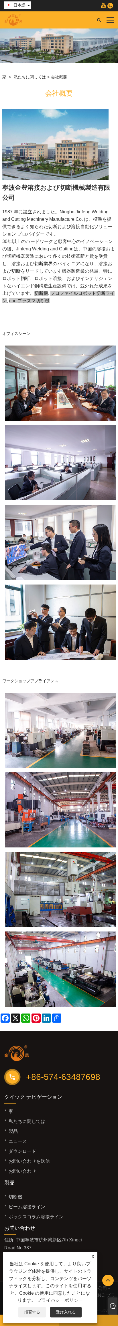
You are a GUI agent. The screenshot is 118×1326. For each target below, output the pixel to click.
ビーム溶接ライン (27, 1206)
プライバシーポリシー (60, 1300)
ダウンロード (22, 1151)
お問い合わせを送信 (29, 1161)
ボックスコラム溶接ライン (36, 1216)
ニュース (18, 1141)
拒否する (32, 1312)
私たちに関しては (30, 77)
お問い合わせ (22, 1171)
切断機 (15, 1196)
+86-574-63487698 (63, 1077)
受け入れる (66, 1312)
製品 (13, 1131)
